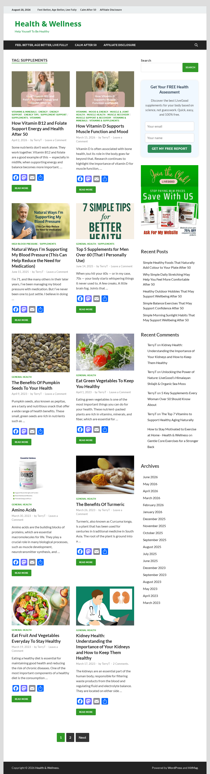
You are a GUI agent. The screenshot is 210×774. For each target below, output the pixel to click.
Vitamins (35, 117)
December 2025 (154, 519)
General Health (86, 243)
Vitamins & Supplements (104, 120)
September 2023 (154, 575)
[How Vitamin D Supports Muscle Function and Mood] (105, 89)
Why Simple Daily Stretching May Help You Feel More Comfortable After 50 (166, 279)
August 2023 (152, 582)
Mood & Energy (98, 111)
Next (82, 737)
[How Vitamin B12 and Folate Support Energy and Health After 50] (41, 89)
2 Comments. (121, 663)
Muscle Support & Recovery (93, 117)
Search (146, 60)
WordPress (175, 767)
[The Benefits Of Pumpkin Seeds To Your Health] (41, 353)
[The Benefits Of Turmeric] (105, 475)
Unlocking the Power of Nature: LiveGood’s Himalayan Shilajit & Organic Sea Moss (170, 378)
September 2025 (154, 540)
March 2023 (151, 603)
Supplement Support (54, 114)
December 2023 (154, 568)
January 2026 (152, 512)
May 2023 (150, 589)
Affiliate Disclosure (111, 9)
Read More (20, 187)
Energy (43, 111)
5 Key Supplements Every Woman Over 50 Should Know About (172, 399)
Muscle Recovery (118, 114)
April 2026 (150, 491)
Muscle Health (96, 114)
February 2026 (153, 505)
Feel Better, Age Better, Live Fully (57, 9)
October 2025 (153, 533)
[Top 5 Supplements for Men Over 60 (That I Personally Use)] (105, 221)
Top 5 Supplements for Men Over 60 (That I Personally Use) (102, 254)
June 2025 (150, 561)
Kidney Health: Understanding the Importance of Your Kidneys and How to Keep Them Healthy (103, 646)
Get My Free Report (169, 149)
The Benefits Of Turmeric (100, 504)
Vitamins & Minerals (24, 111)
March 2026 (151, 498)
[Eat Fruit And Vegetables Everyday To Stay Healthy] (41, 605)
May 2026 (150, 484)
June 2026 (150, 477)
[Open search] (196, 45)
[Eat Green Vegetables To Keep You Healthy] (105, 352)
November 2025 (154, 526)
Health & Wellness (48, 24)
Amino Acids (24, 509)
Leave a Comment (55, 140)
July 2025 (150, 554)
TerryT (38, 140)
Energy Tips (31, 114)
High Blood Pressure (25, 243)
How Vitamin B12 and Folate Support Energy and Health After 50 (39, 128)
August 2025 (152, 547)
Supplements (20, 117)
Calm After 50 (88, 9)
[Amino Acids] (41, 478)
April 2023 (150, 596)
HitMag (193, 767)
